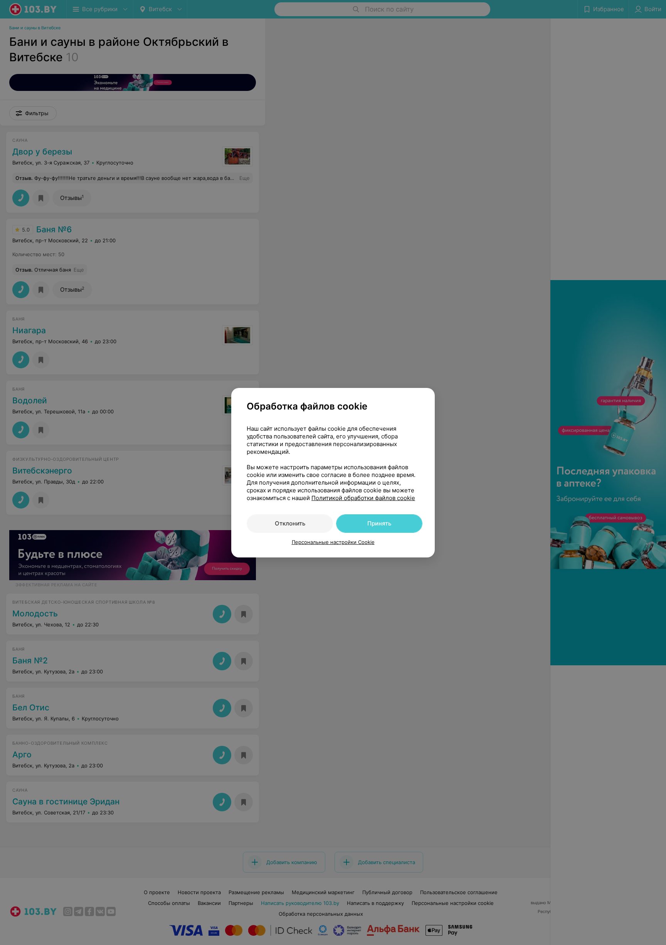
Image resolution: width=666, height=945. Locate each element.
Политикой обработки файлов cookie (363, 498)
